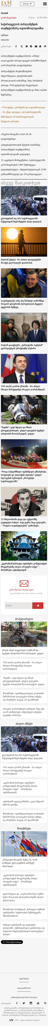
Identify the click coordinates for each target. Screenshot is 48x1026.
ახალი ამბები (24, 723)
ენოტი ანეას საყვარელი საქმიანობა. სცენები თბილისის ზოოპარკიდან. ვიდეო (23, 651)
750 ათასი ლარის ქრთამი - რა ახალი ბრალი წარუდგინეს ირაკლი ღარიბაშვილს (23, 388)
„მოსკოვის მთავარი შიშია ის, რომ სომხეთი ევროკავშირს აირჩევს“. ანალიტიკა (19, 863)
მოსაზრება (24, 828)
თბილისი (5, 40)
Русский (4, 13)
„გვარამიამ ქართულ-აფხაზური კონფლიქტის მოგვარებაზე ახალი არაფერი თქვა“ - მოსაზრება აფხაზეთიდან (24, 567)
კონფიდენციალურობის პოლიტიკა (24, 997)
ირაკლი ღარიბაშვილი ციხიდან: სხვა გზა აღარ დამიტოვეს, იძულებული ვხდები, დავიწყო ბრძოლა (24, 712)
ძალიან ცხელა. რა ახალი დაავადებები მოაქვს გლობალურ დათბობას (21, 261)
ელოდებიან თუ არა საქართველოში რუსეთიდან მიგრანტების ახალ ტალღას (21, 220)
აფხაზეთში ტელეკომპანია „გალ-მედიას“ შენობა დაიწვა (24, 803)
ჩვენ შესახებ (24, 978)
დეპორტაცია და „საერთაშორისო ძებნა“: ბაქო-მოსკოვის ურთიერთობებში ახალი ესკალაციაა (24, 897)
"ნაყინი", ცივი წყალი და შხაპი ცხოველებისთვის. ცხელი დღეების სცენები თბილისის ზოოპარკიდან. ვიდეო (22, 430)
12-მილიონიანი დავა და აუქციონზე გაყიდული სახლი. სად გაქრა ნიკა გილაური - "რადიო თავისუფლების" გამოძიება (23, 522)
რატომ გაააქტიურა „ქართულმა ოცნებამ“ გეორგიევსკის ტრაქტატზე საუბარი (22, 346)
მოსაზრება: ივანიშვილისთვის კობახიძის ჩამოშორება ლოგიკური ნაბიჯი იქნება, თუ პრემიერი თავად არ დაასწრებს (23, 696)
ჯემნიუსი (4, 35)
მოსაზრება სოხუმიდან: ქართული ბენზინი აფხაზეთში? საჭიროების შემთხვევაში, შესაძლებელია (24, 912)
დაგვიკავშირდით (24, 988)
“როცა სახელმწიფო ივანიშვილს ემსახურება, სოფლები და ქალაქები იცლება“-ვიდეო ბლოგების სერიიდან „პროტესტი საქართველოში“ (24, 476)
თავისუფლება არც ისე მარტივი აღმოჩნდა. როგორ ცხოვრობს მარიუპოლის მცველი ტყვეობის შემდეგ (23, 304)
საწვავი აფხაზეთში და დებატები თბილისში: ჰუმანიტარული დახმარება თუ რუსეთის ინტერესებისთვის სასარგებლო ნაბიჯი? (24, 929)
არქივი (32, 17)
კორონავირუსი (8, 17)
